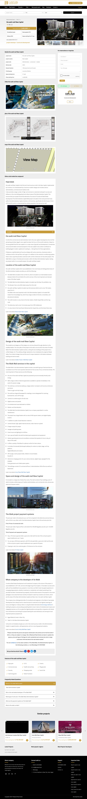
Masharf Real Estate (17, 797)
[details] (27, 740)
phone (77, 86)
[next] (85, 730)
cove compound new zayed (11, 752)
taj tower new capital (9, 750)
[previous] (1, 730)
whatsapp (64, 86)
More (70, 102)
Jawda (80, 797)
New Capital (62, 738)
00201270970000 (77, 3)
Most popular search (36, 7)
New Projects (12, 7)
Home (6, 7)
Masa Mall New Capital (38, 735)
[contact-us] (85, 796)
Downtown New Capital (38, 738)
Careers (59, 767)
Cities (27, 7)
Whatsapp (35, 770)
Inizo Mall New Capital (11, 735)
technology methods (46, 605)
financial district (10, 738)
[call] (85, 790)
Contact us (55, 7)
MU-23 (10, 24)
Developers (48, 7)
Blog (43, 7)
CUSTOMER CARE (62, 765)
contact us (13, 643)
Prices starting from (14, 740)
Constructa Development (23, 42)
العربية (80, 7)
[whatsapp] (85, 793)
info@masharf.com (37, 767)
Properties (20, 7)
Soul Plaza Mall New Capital (65, 735)
